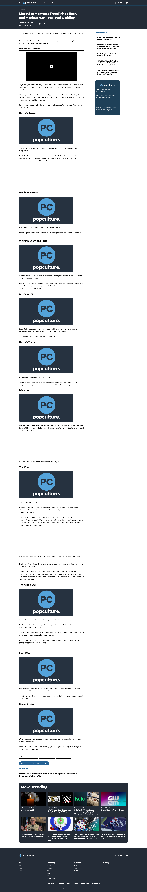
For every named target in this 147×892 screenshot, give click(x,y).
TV (20, 863)
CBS (20, 870)
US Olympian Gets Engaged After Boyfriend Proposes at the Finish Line (113, 836)
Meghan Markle (37, 33)
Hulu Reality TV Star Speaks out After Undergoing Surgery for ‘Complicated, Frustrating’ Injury (86, 812)
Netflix (48, 873)
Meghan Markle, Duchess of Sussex (28, 758)
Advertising (60, 883)
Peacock (49, 868)
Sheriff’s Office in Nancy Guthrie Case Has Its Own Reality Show (32, 835)
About (68, 883)
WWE (49, 807)
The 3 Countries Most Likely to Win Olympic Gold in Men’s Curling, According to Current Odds (59, 837)
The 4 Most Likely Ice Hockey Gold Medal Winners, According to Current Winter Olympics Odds (86, 836)
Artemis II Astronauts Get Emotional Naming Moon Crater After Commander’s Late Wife (48, 774)
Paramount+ (50, 865)
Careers (75, 883)
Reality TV (78, 863)
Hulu (48, 876)
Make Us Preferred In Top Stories (34, 763)
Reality (76, 807)
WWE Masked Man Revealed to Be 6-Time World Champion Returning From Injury (108, 72)
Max (48, 870)
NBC (20, 868)
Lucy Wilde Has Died (28, 810)
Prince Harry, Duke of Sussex (47, 758)
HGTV (76, 870)
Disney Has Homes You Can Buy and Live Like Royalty (108, 38)
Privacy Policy (108, 110)
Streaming (51, 863)
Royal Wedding (67, 758)
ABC (20, 865)
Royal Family (59, 758)
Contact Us (50, 883)
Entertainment (44, 3)
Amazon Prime (51, 878)
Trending (22, 9)
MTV (75, 865)
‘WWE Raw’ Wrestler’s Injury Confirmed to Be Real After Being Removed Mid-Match (107, 63)
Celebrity (54, 3)
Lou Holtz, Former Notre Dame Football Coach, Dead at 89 (108, 55)
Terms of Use (107, 109)
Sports (50, 832)
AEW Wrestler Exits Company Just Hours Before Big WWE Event (60, 811)
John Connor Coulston (27, 22)
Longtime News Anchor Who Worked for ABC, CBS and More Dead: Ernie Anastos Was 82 (108, 46)
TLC (75, 868)
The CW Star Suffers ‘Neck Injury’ (113, 810)
